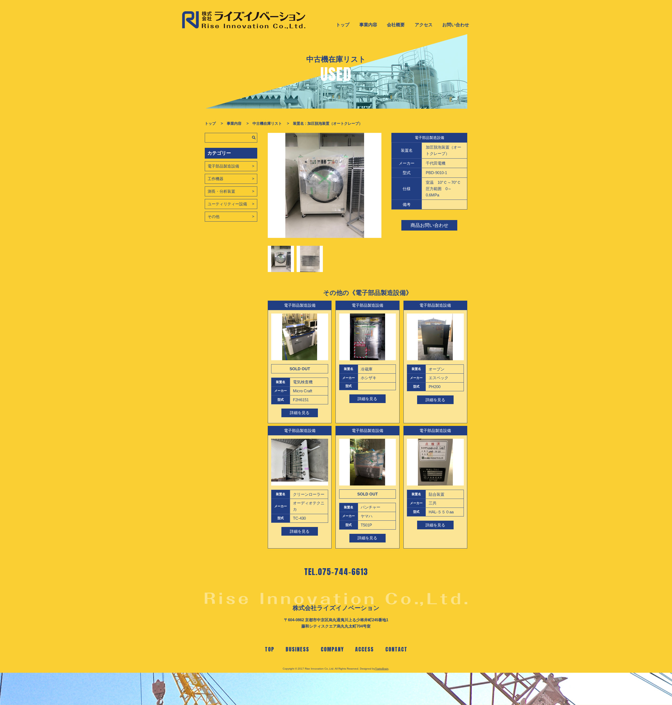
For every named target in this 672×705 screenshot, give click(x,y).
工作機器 (215, 178)
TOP (269, 649)
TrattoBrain (381, 668)
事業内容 (368, 24)
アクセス (424, 24)
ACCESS (364, 649)
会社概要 (396, 24)
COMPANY (332, 649)
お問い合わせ (455, 24)
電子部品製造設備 (223, 166)
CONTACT (396, 649)
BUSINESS (297, 649)
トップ (342, 24)
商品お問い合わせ (429, 225)
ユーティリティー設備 (227, 204)
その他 (213, 216)
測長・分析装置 (221, 191)
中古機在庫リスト (267, 123)
